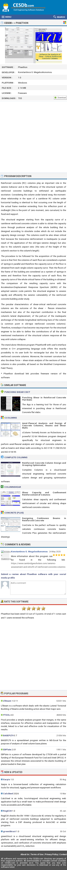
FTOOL (6, 715)
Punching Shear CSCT (17, 392)
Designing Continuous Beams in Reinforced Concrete (44, 519)
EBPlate (7, 749)
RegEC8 (7, 810)
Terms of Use (37, 854)
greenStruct (9, 831)
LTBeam (7, 700)
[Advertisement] (33, 137)
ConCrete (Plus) (14, 512)
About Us (24, 854)
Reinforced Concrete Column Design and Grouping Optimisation (44, 464)
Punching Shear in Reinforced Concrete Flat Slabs (44, 398)
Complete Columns (15, 457)
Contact (63, 854)
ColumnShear (12, 487)
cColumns (10, 417)
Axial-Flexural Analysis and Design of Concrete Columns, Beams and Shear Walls (44, 425)
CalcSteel (8, 793)
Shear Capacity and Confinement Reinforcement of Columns (44, 493)
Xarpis (6, 779)
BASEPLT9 (8, 735)
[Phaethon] (33, 45)
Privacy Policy (51, 854)
